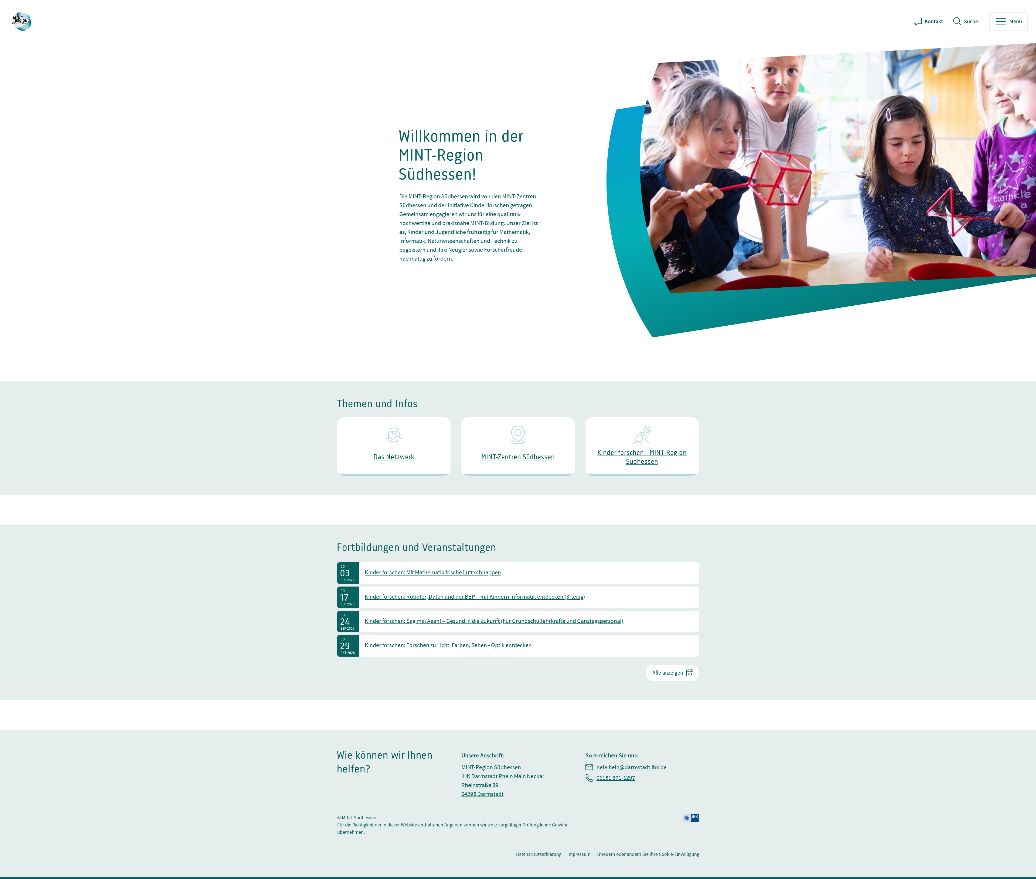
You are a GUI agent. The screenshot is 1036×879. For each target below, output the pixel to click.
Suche (971, 21)
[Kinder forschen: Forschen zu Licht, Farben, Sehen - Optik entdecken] (518, 646)
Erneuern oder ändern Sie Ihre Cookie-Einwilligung (648, 854)
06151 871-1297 (616, 778)
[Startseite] (22, 21)
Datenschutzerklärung (538, 854)
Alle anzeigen (667, 672)
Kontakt (934, 21)
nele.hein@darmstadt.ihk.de (632, 767)
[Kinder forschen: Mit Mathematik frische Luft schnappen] (518, 573)
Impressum (579, 854)
